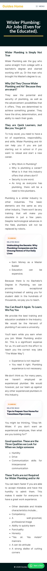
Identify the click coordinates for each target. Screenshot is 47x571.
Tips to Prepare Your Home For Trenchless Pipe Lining (22, 412)
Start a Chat (38, 566)
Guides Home (13, 6)
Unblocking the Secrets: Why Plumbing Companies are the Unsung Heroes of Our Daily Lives (22, 249)
